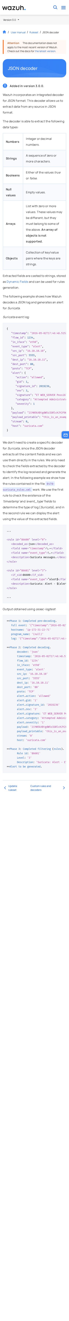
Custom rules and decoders (40, 788)
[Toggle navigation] (63, 7)
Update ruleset (12, 788)
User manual (18, 32)
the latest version (45, 51)
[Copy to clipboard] (62, 327)
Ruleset (33, 32)
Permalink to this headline (40, 68)
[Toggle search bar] (55, 7)
